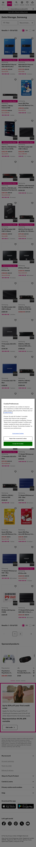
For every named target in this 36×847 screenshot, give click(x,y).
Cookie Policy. (8, 413)
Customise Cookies (18, 433)
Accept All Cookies (17, 444)
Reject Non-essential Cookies (18, 438)
